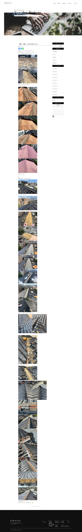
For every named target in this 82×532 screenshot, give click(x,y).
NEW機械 (55, 51)
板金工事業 (50, 523)
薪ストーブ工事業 (51, 524)
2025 (54, 54)
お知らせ (55, 60)
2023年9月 (55, 91)
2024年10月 (56, 77)
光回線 (55, 57)
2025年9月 (55, 68)
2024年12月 (56, 74)
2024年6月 (55, 80)
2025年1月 (55, 71)
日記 (54, 100)
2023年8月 (55, 94)
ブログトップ (58, 43)
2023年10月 (56, 88)
